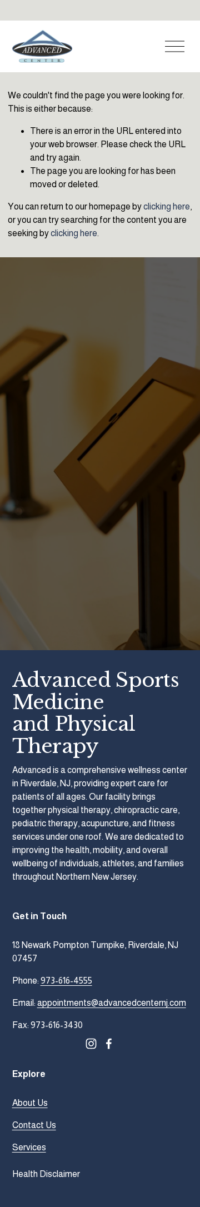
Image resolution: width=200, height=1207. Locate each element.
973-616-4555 (66, 980)
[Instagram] (91, 1043)
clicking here (166, 206)
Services (29, 1147)
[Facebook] (108, 1043)
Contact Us (34, 1125)
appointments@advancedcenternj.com (111, 1003)
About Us (30, 1103)
